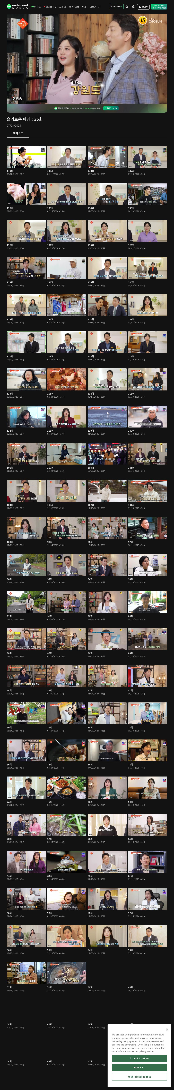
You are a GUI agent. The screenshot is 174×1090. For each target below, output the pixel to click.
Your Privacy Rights (139, 1076)
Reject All (139, 1067)
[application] (87, 59)
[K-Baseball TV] (117, 6)
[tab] (18, 133)
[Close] (167, 1029)
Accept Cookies (139, 1058)
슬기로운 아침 (18, 119)
